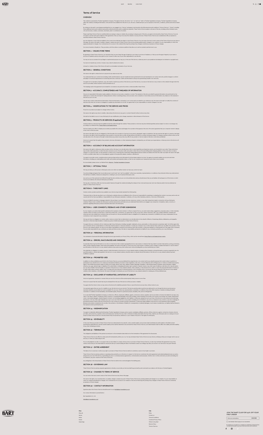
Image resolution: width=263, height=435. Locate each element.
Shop (122, 4)
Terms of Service (153, 426)
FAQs (150, 413)
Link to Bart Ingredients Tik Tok (236, 429)
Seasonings (81, 421)
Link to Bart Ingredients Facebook (226, 429)
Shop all (81, 413)
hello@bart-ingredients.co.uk (122, 389)
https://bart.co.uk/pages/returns (108, 125)
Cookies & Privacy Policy (155, 419)
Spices (80, 415)
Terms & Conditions (154, 417)
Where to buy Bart (153, 421)
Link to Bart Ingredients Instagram (230, 429)
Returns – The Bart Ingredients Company (119, 162)
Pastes (80, 419)
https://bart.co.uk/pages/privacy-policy (155, 236)
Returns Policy (152, 424)
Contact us (151, 415)
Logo (5, 4)
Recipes (130, 4)
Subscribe (254, 418)
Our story (139, 4)
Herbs (80, 417)
